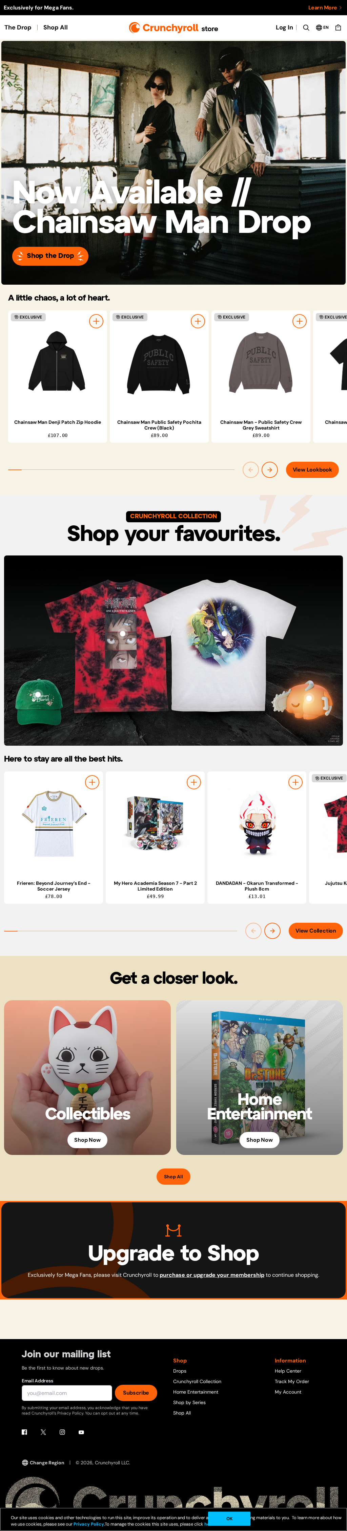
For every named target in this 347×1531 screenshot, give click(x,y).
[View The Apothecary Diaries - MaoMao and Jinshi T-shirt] (224, 633)
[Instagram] (62, 1432)
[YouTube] (81, 1432)
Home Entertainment (195, 1392)
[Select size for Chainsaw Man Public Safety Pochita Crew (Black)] (198, 321)
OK (229, 1519)
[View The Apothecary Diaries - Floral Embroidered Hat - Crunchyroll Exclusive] (38, 694)
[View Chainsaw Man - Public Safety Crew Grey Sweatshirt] (261, 362)
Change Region (47, 1463)
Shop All (55, 27)
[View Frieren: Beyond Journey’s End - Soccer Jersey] (53, 823)
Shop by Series (189, 1402)
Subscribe (136, 1392)
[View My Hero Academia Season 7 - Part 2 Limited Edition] (155, 823)
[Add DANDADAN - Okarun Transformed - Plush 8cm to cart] (295, 782)
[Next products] (270, 470)
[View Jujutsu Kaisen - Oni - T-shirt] (122, 633)
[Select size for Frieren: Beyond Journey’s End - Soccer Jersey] (92, 782)
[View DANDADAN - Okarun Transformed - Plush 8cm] (257, 823)
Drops (179, 1371)
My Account (288, 1392)
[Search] (306, 27)
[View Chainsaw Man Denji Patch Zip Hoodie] (57, 362)
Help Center (288, 1371)
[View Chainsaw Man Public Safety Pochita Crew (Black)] (159, 362)
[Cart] (338, 27)
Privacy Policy (89, 1524)
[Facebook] (24, 1432)
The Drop (18, 27)
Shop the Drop (50, 256)
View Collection (315, 930)
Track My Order (292, 1381)
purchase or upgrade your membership (212, 1274)
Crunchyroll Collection (197, 1381)
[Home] (173, 27)
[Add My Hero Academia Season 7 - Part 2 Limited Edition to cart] (194, 782)
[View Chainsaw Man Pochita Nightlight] (309, 698)
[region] (177, 376)
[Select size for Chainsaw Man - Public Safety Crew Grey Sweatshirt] (299, 321)
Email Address (37, 1380)
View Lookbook (312, 469)
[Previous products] (251, 470)
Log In (284, 27)
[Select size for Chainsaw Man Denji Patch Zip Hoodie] (96, 321)
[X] (43, 1432)
